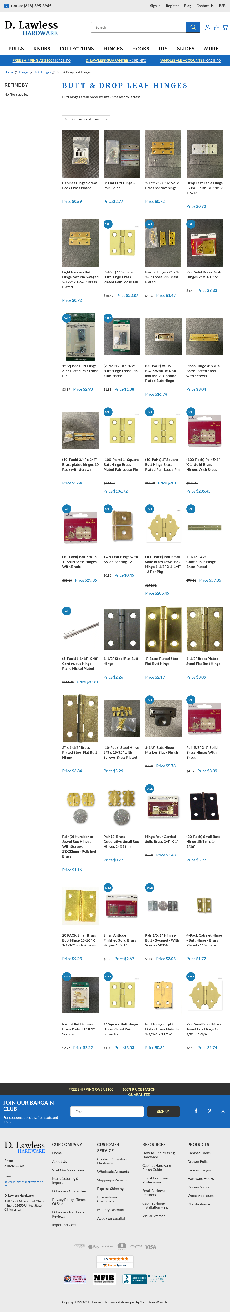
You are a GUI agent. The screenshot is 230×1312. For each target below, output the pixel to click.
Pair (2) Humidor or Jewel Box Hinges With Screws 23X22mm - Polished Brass (79, 846)
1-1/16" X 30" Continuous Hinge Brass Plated (201, 561)
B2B (222, 6)
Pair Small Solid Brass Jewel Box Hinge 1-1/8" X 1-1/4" (203, 1029)
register (172, 6)
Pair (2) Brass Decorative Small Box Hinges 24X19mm (121, 841)
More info (42, 60)
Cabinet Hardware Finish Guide (156, 1167)
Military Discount (110, 1209)
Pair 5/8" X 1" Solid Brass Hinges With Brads (202, 752)
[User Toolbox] (207, 27)
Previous (223, 1297)
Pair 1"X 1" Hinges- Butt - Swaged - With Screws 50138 (162, 940)
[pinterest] (209, 1111)
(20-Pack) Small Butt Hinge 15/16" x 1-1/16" (203, 841)
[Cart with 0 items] (225, 27)
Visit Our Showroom (68, 1170)
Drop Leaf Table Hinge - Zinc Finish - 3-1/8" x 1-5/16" (204, 188)
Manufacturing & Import (65, 1180)
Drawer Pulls (198, 1161)
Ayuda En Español (111, 1218)
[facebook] (196, 1111)
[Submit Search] (193, 27)
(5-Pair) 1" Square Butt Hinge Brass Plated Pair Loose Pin (121, 277)
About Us (59, 1161)
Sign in (155, 6)
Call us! (31, 5)
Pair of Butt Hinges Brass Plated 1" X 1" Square (78, 1029)
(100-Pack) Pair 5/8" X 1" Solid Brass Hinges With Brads (203, 464)
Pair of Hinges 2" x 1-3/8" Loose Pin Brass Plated (162, 277)
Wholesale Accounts (113, 1171)
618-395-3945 (14, 1166)
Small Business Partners (153, 1192)
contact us (205, 6)
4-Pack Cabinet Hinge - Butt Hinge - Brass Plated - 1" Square (204, 940)
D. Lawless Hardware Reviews (68, 1214)
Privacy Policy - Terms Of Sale (69, 1201)
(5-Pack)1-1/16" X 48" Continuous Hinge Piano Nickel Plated (80, 663)
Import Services (64, 1224)
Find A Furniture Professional (155, 1180)
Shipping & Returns (112, 1180)
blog (187, 6)
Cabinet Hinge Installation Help (155, 1205)
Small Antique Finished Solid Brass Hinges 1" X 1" (120, 940)
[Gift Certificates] (216, 27)
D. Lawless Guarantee (69, 1191)
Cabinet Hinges (199, 1170)
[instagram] (223, 1111)
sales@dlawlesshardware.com (23, 1184)
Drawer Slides (198, 1187)
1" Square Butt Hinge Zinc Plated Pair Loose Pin (80, 371)
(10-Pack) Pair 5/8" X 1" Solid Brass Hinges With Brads (79, 561)
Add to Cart (80, 153)
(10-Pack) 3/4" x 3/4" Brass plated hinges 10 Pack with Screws (80, 464)
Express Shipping (110, 1188)
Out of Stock (204, 153)
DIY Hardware (199, 1204)
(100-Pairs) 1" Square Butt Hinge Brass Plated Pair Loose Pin (121, 464)
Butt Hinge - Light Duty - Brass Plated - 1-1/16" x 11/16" (162, 1029)
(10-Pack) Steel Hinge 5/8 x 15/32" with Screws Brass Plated (121, 752)
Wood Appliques (201, 1195)
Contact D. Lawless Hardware (112, 1161)
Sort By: (70, 119)
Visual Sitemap (153, 1215)
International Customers (107, 1199)
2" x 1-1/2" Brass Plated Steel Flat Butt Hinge (79, 752)
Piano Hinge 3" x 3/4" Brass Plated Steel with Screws (203, 371)
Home (57, 1153)
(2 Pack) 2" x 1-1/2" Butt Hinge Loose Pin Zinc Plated (121, 371)
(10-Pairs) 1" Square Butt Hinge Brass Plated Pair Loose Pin (162, 464)
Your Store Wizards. (154, 1302)
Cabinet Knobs (199, 1153)
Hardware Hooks (201, 1178)
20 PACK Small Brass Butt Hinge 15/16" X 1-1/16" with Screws (79, 940)
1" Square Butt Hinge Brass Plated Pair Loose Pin (121, 1029)
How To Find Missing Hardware (158, 1155)
